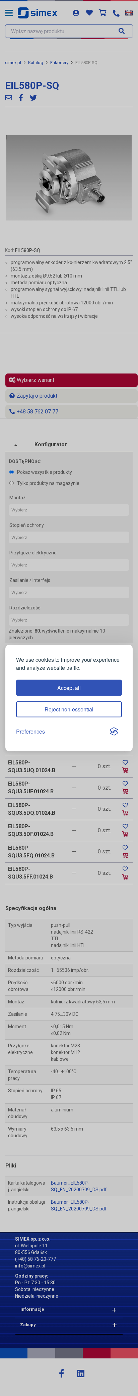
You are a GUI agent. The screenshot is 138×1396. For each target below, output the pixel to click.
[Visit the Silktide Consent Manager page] (114, 732)
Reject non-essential (69, 709)
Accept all (69, 688)
